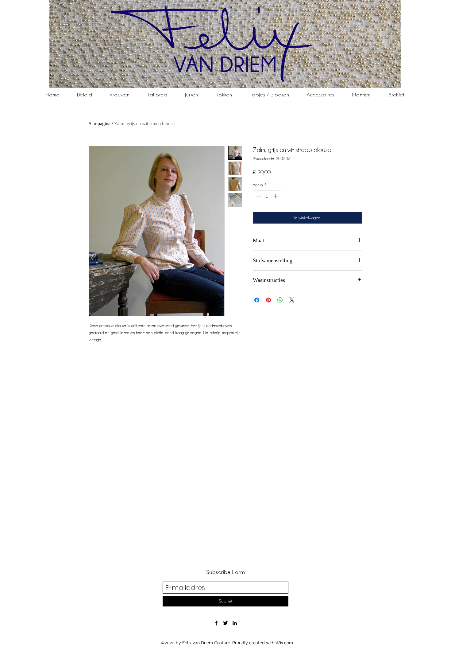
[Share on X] (291, 300)
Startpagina (99, 123)
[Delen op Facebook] (256, 300)
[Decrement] (258, 196)
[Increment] (276, 196)
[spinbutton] (267, 196)
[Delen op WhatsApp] (280, 300)
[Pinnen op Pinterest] (268, 300)
